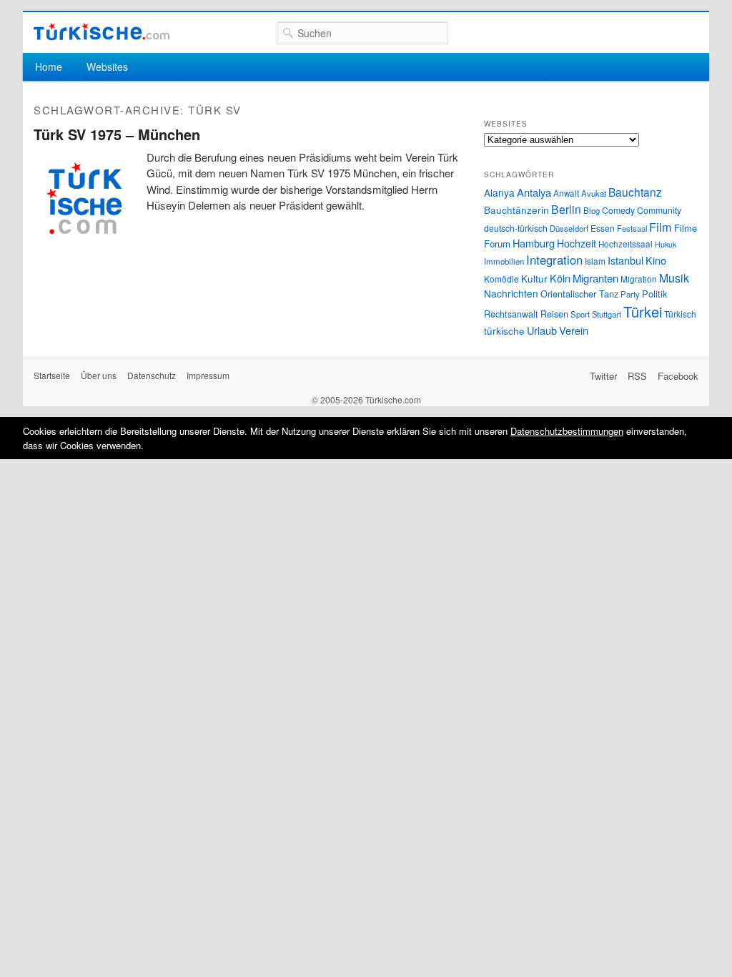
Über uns (99, 375)
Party (630, 294)
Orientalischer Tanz (579, 293)
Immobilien (504, 261)
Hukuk (665, 244)
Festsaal (632, 228)
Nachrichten (511, 293)
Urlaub (542, 330)
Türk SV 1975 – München (117, 134)
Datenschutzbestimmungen (566, 431)
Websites (107, 66)
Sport (580, 314)
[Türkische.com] (101, 31)
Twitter (603, 376)
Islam (595, 261)
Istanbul (625, 259)
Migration (638, 279)
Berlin (566, 209)
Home (48, 66)
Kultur (534, 278)
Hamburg (534, 242)
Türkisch (680, 314)
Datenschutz (151, 375)
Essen (602, 228)
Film (660, 226)
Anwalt (566, 193)
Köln (560, 277)
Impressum (208, 375)
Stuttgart (606, 314)
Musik (674, 278)
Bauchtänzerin (516, 209)
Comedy (618, 210)
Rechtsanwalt (511, 314)
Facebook (678, 376)
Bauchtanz (635, 192)
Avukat (593, 193)
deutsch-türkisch (516, 228)
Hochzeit (576, 243)
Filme (685, 228)
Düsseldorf (569, 228)
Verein (573, 330)
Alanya (499, 192)
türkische (504, 330)
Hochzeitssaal (625, 244)
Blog (591, 210)
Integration (554, 259)
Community (659, 210)
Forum (497, 243)
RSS (637, 376)
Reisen (554, 314)
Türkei (642, 311)
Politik (654, 293)
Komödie (501, 279)
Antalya (534, 192)
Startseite (52, 375)
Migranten (595, 277)
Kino (656, 259)
